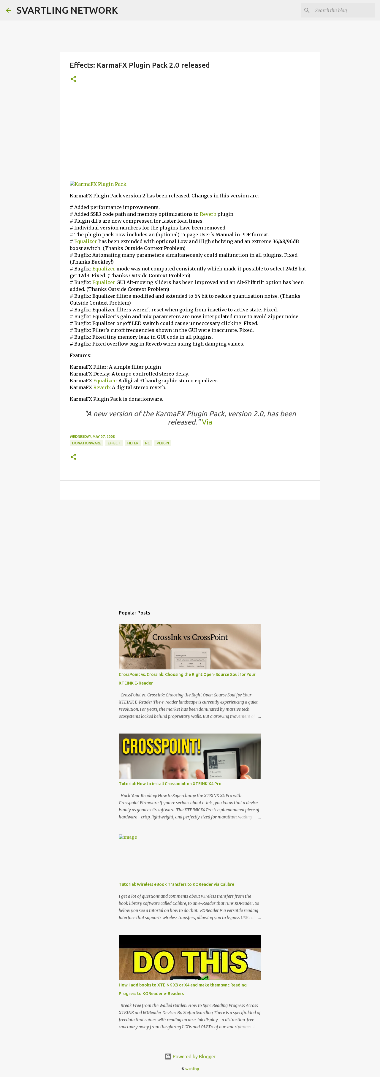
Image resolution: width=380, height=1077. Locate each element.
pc (147, 443)
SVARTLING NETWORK (67, 10)
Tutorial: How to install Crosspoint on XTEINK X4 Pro (170, 783)
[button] (73, 79)
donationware (86, 443)
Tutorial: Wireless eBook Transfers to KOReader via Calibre (176, 884)
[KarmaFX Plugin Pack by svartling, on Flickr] (98, 184)
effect (114, 443)
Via (206, 422)
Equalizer (85, 241)
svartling (192, 1068)
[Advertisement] (190, 134)
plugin (163, 443)
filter (132, 443)
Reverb (208, 214)
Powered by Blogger (194, 1056)
